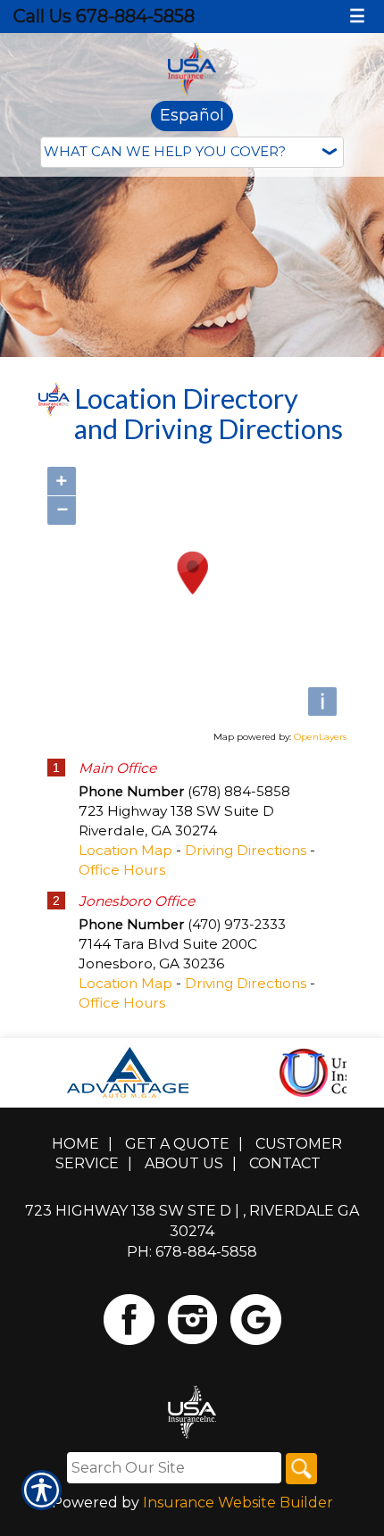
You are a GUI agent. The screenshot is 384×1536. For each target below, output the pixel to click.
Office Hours (122, 869)
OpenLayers (320, 737)
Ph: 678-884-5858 (192, 1251)
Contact (285, 1163)
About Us (184, 1163)
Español (192, 115)
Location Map (125, 850)
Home (75, 1143)
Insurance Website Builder (238, 1502)
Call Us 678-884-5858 (104, 16)
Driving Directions (245, 850)
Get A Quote (177, 1143)
